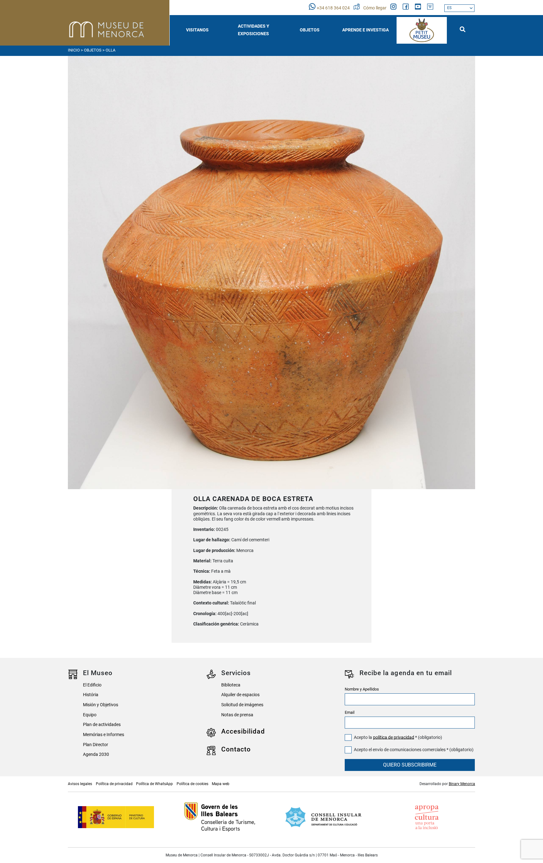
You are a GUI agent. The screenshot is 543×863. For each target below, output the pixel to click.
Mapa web (220, 784)
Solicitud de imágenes (242, 704)
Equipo (89, 715)
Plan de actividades (102, 724)
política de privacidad (393, 737)
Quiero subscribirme (409, 765)
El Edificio (92, 685)
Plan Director (95, 744)
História (90, 694)
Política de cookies (192, 784)
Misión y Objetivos (100, 704)
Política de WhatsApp (154, 784)
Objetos (92, 50)
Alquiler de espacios (240, 694)
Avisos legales (80, 784)
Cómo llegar (375, 8)
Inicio (74, 50)
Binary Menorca (462, 784)
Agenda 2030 (96, 754)
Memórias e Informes (103, 734)
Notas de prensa (237, 715)
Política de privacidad (114, 784)
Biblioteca (230, 685)
